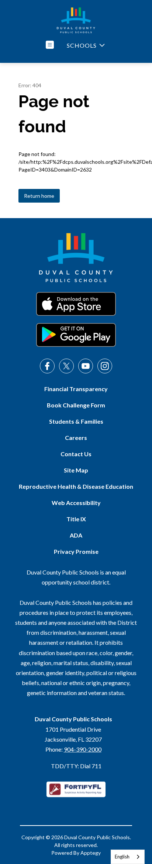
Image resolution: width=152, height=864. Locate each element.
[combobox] (128, 857)
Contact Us (76, 453)
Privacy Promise (76, 551)
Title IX (76, 518)
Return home (39, 196)
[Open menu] (50, 45)
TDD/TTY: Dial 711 (76, 765)
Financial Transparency (76, 388)
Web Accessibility (76, 502)
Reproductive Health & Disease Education (76, 486)
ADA (76, 535)
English (122, 857)
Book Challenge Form (76, 405)
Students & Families (76, 421)
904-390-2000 (82, 749)
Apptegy (90, 853)
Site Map (76, 470)
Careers (76, 437)
